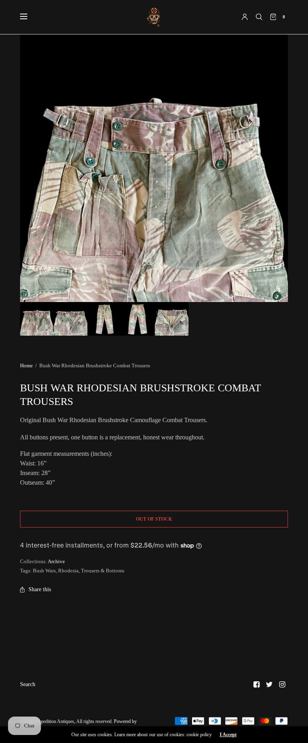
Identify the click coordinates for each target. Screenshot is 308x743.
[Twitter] (269, 684)
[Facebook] (256, 684)
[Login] (245, 17)
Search (27, 684)
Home (26, 365)
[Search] (259, 17)
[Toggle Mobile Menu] (29, 17)
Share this (39, 589)
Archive (56, 561)
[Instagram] (282, 684)
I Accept (228, 734)
